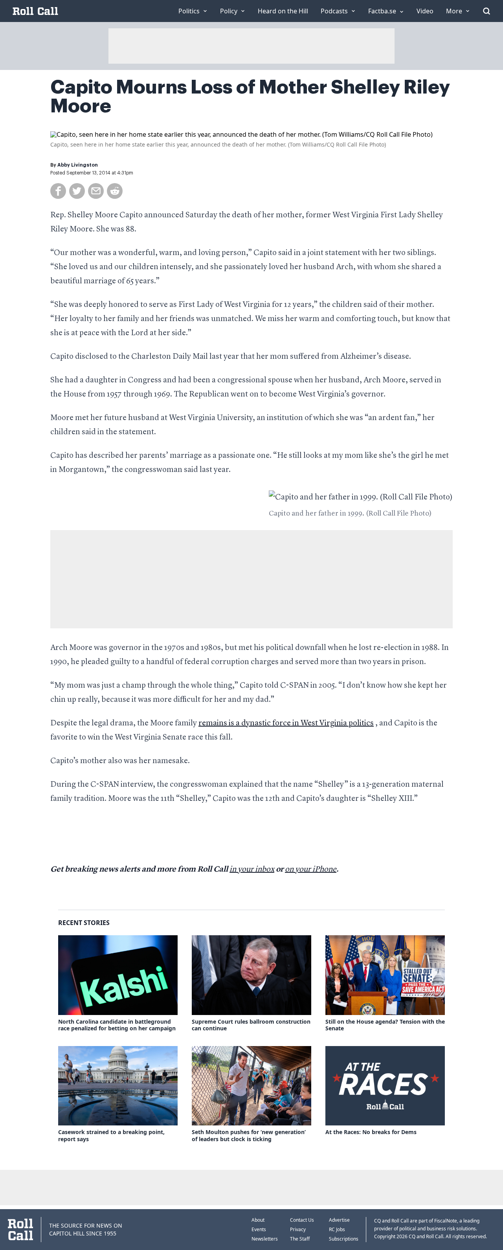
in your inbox (251, 870)
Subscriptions (343, 1238)
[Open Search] (486, 11)
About (258, 1220)
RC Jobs (337, 1229)
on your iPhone (310, 870)
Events (259, 1229)
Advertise (339, 1220)
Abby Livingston (77, 165)
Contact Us (302, 1220)
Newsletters (265, 1238)
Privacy (298, 1229)
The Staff (300, 1238)
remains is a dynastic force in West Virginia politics (286, 723)
